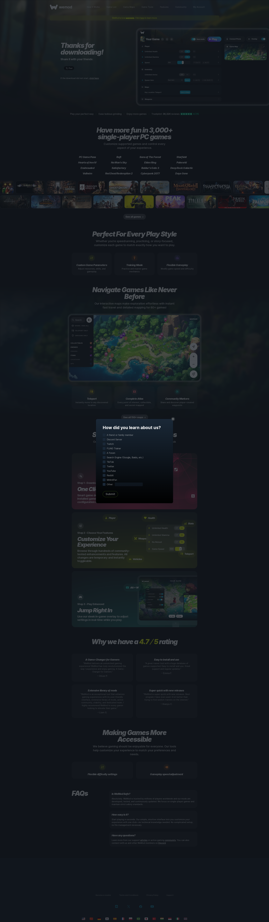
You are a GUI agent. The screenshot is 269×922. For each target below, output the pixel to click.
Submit (110, 494)
